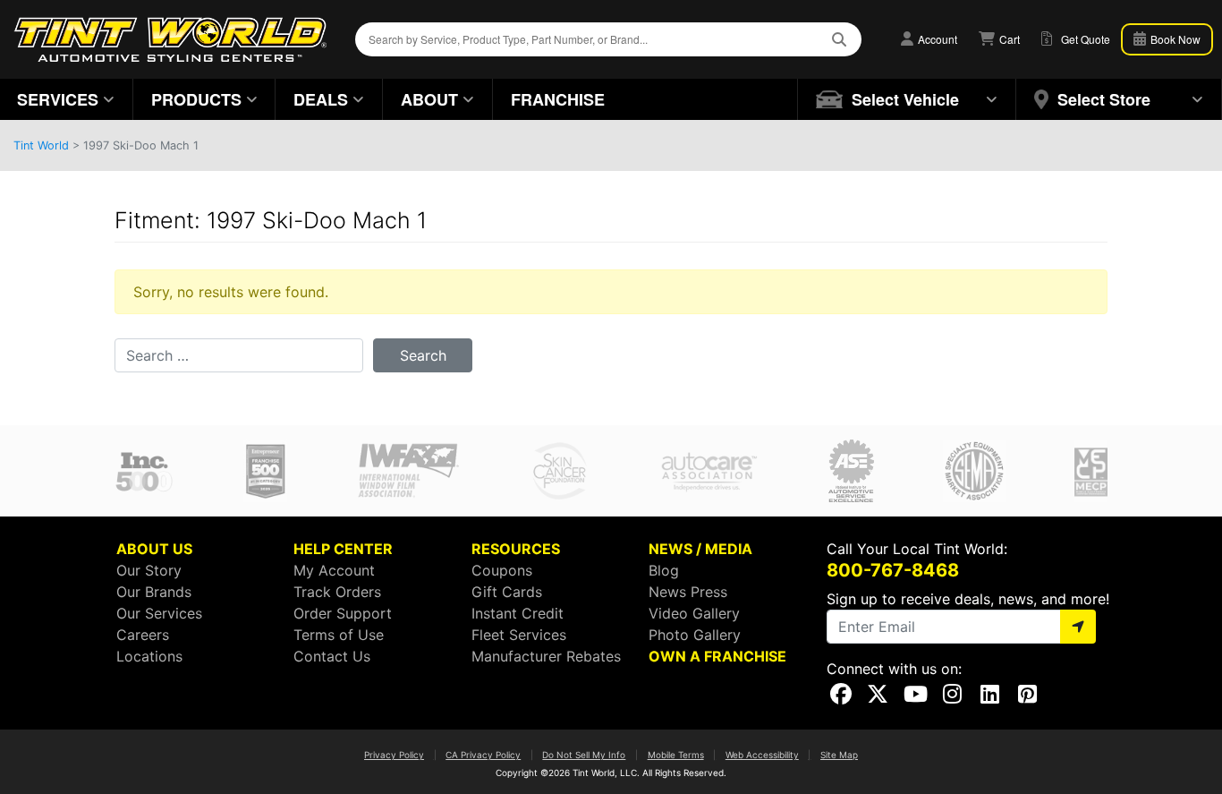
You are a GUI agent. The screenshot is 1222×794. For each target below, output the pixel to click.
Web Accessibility (762, 754)
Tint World (41, 145)
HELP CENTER (343, 549)
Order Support (342, 613)
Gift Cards (506, 592)
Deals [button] (320, 99)
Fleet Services (518, 635)
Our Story (149, 570)
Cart (1008, 39)
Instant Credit (517, 613)
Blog (664, 570)
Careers (142, 635)
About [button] (429, 99)
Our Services (159, 613)
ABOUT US (154, 549)
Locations (149, 656)
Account (936, 39)
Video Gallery (694, 613)
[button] (907, 99)
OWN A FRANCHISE (717, 656)
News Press (688, 592)
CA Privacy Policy (483, 754)
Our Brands (153, 592)
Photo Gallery (695, 635)
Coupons (501, 570)
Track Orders (337, 592)
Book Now (1174, 39)
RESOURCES (515, 549)
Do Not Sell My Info (583, 754)
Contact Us (331, 656)
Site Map (839, 754)
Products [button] (196, 99)
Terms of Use (338, 635)
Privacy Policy (394, 754)
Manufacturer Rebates (546, 656)
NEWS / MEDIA (700, 549)
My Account (334, 570)
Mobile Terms (676, 754)
